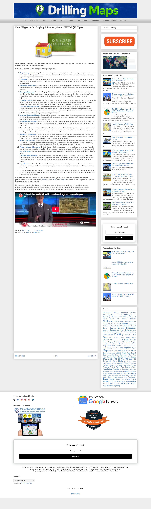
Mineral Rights (111, 353)
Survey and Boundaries (28, 85)
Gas (105, 337)
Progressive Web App (129, 365)
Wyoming (117, 386)
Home (24, 20)
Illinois (115, 344)
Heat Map (132, 340)
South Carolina (107, 375)
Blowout (124, 319)
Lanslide (133, 345)
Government (82, 20)
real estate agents (25, 151)
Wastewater (125, 384)
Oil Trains (113, 361)
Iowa (125, 344)
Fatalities (121, 332)
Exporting (114, 332)
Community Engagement (28, 155)
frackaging (110, 334)
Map (105, 350)
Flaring (134, 332)
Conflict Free (106, 326)
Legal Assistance (25, 164)
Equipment (128, 330)
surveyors (62, 180)
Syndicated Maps (110, 20)
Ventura (119, 381)
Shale (114, 373)
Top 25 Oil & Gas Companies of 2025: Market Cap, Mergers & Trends (123, 111)
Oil (115, 359)
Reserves (133, 369)
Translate (29, 483)
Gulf (121, 340)
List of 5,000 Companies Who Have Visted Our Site (122, 263)
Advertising (106, 315)
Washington (117, 383)
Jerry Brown (107, 346)
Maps (45, 20)
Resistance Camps (108, 371)
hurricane (110, 344)
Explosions (106, 332)
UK (123, 379)
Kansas (118, 346)
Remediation (117, 369)
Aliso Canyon (107, 317)
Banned (133, 317)
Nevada (109, 355)
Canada (116, 321)
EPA (121, 330)
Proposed (106, 367)
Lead (104, 348)
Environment (114, 330)
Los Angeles (125, 348)
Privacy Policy (75, 494)
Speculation (115, 375)
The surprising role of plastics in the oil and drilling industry (123, 95)
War (111, 384)
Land (129, 345)
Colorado (124, 324)
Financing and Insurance (28, 121)
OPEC (128, 361)
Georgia (122, 337)
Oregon (134, 361)
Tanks (125, 377)
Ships (118, 373)
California (108, 321)
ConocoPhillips (115, 326)
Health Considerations (27, 140)
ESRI (134, 330)
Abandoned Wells (111, 313)
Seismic (110, 373)
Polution (111, 365)
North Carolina (107, 357)
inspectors (52, 180)
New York (132, 355)
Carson (130, 321)
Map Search (34, 20)
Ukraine (127, 379)
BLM (118, 318)
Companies (132, 324)
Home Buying (108, 342)
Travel (118, 379)
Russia (121, 371)
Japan (134, 344)
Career (126, 321)
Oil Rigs (121, 359)
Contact (123, 20)
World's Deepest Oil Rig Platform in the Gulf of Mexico (123, 190)
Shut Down (124, 373)
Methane (121, 350)
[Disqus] (55, 264)
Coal (118, 324)
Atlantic (128, 317)
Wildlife (105, 385)
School (105, 373)
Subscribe (119, 238)
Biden (112, 319)
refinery (133, 367)
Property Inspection (26, 73)
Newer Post (20, 356)
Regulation (107, 369)
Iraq (130, 344)
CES (109, 324)
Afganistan (114, 315)
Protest (112, 367)
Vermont (128, 381)
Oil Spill (129, 359)
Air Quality (125, 315)
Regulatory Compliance (28, 134)
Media (115, 350)
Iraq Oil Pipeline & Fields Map (122, 124)
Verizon (124, 381)
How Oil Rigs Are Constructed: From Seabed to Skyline (122, 164)
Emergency (106, 330)
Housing (116, 342)
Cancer (121, 321)
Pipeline (127, 363)
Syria (115, 377)
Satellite (133, 371)
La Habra (124, 345)
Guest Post (116, 339)
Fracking (118, 334)
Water (133, 384)
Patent (111, 363)
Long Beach (116, 348)
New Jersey (115, 355)
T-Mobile (120, 377)
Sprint (123, 375)
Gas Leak (113, 337)
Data (121, 326)
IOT (122, 344)
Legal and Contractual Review (30, 115)
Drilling (53, 20)
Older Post (92, 356)
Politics (105, 365)
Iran (128, 344)
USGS (111, 381)
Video (133, 381)
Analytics (115, 317)
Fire (130, 332)
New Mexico (124, 355)
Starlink (128, 375)
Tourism (112, 379)
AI (119, 315)
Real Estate (35, 232)
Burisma (133, 319)
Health (62, 20)
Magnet (134, 348)
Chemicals (114, 324)
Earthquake (131, 328)
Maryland (110, 350)
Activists (133, 313)
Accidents (124, 313)
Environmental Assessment (29, 107)
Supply (105, 377)
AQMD (120, 317)
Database (126, 326)
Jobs (113, 346)
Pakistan (106, 363)
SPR (120, 375)
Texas (105, 379)
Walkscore (106, 383)
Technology (95, 20)
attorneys (45, 180)
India (119, 344)
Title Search (24, 79)
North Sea (126, 357)
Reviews (116, 371)
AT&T (124, 317)
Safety (71, 20)
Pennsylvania (118, 363)
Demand (133, 326)
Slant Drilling (131, 373)
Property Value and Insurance (30, 147)
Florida (105, 334)
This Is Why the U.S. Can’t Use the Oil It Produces (123, 80)
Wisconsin (110, 386)
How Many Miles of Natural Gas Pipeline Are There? (123, 203)
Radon (118, 367)
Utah (115, 381)
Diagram (113, 328)
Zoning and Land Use (27, 92)
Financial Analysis (26, 100)
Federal (126, 332)
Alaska (133, 315)
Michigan (128, 350)
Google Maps (131, 337)
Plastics (133, 363)
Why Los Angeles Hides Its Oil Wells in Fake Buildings (122, 151)
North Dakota (118, 357)
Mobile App (126, 353)
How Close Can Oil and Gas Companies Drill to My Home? (122, 175)
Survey (110, 377)
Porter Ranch (118, 365)
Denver (105, 328)
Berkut (105, 319)
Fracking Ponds (130, 334)
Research (125, 369)
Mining (118, 353)
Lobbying (109, 348)
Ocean (133, 357)
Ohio (111, 359)
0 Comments (39, 230)
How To (28, 232)
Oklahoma (121, 361)
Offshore (106, 359)
